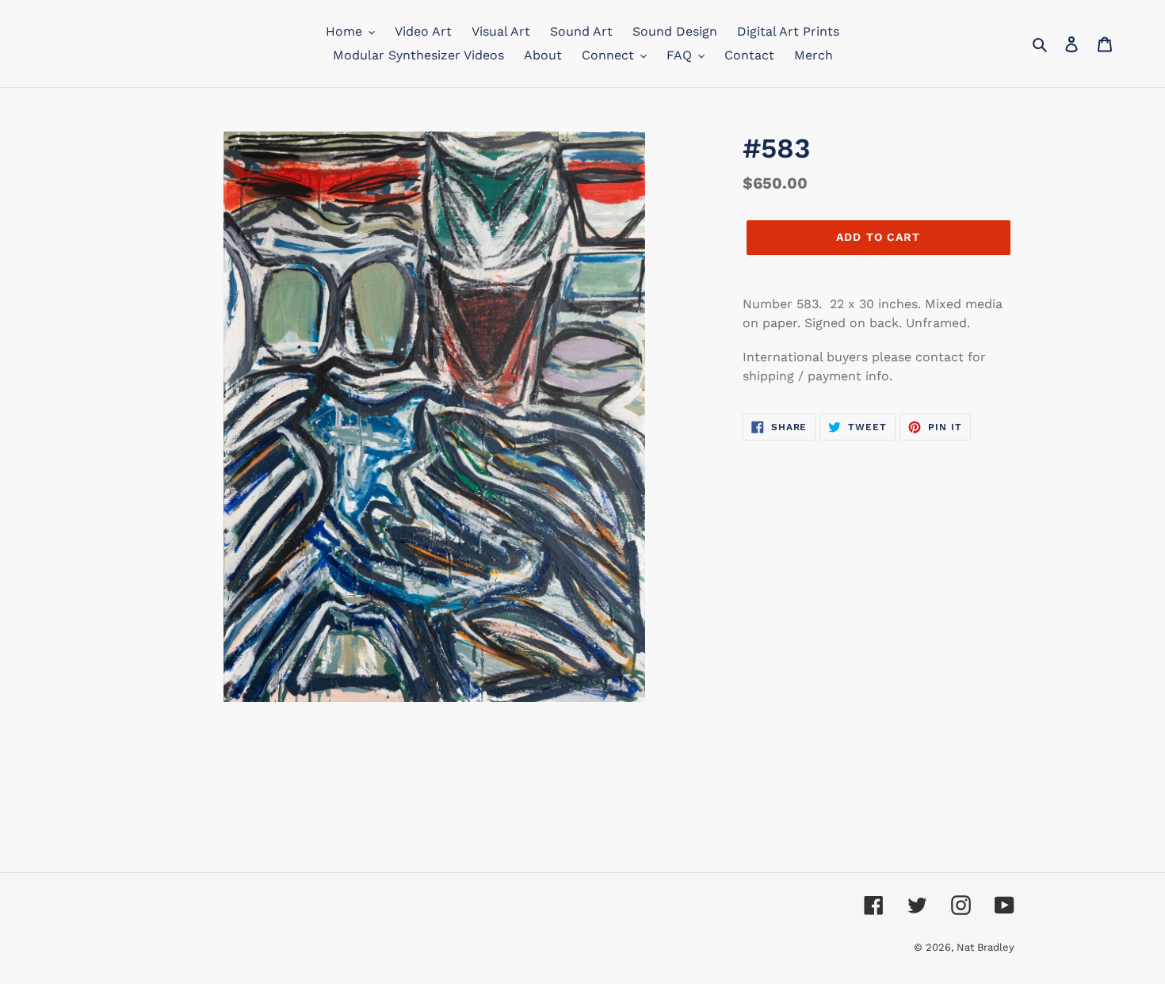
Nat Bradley (985, 947)
